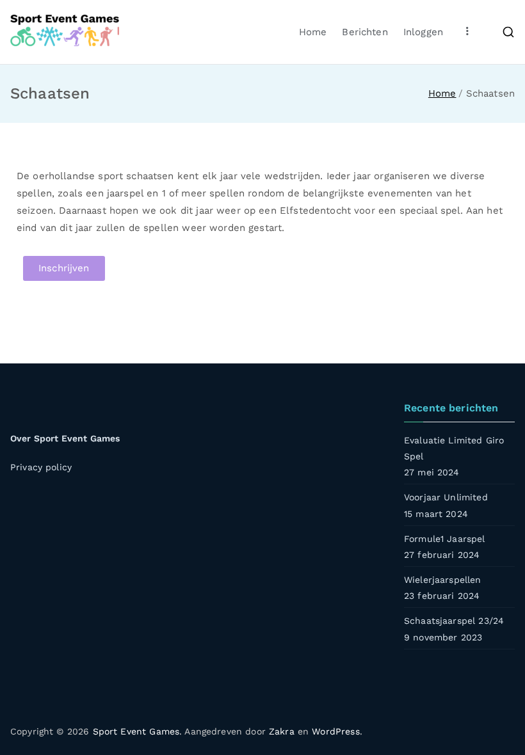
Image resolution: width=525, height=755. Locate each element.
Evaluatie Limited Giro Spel (454, 448)
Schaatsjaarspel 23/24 (454, 621)
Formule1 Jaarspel (444, 539)
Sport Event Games (136, 731)
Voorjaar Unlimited (446, 497)
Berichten (364, 32)
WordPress (335, 731)
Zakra (282, 731)
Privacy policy (41, 467)
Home (313, 32)
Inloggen (423, 32)
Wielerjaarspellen (442, 580)
